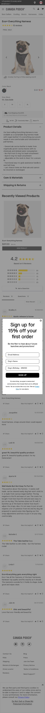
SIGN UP (22, 375)
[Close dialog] (41, 320)
